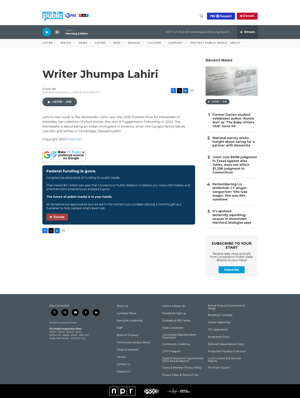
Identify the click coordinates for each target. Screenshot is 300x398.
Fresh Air (74, 139)
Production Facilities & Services (226, 351)
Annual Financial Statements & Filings (226, 307)
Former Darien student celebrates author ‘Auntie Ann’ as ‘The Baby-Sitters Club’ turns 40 (233, 120)
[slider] (62, 32)
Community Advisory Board (133, 342)
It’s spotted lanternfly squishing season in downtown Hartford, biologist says (231, 217)
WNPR (65, 335)
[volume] (57, 32)
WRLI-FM (84, 335)
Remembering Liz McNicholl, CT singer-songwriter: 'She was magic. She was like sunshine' (230, 191)
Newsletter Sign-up (174, 313)
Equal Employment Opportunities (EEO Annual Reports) (182, 360)
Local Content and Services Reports (224, 360)
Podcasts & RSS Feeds (176, 320)
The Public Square (219, 367)
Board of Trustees (127, 335)
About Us (122, 306)
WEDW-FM (55, 335)
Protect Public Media (208, 42)
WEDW (70, 332)
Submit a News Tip (173, 306)
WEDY (79, 332)
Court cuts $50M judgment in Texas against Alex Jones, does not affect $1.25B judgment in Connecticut (234, 164)
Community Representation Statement (179, 336)
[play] (46, 32)
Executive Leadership (130, 320)
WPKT (74, 335)
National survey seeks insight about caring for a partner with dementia (233, 141)
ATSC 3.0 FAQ (78, 338)
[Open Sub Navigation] (55, 43)
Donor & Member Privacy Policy (181, 367)
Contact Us (123, 364)
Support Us (123, 371)
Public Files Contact (59, 338)
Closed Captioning (219, 322)
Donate (248, 16)
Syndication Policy (219, 337)
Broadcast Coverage (220, 315)
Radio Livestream (173, 328)
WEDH (52, 332)
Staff (119, 328)
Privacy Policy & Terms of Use (180, 375)
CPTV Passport (171, 351)
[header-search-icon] (201, 16)
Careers (121, 357)
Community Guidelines (176, 344)
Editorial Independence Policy (226, 344)
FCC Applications (218, 329)
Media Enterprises (128, 349)
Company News (126, 313)
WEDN (61, 332)
